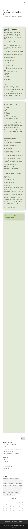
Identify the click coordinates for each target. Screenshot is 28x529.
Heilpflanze (5, 483)
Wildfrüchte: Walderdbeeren (9, 444)
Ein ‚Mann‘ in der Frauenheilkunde (13, 364)
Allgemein (20, 16)
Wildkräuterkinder (9, 283)
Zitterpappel (12, 494)
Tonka (19, 490)
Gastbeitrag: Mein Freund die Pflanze (12, 252)
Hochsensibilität (11, 483)
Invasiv (17, 483)
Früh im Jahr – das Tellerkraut (12, 390)
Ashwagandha (5, 478)
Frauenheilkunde (16, 478)
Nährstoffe (5, 487)
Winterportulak (5, 494)
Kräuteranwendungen (8, 466)
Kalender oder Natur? (8, 451)
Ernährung (7, 228)
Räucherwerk (19, 487)
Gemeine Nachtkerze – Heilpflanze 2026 (12, 453)
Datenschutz (7, 521)
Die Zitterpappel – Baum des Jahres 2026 (12, 449)
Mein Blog (7, 416)
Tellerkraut (15, 490)
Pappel (9, 487)
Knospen (5, 485)
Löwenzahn (10, 485)
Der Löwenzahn (6, 446)
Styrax (11, 490)
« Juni (4, 515)
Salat (4, 490)
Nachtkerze (15, 485)
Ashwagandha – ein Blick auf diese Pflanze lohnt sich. (14, 336)
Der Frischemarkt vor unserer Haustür (12, 309)
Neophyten (21, 485)
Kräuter (6, 339)
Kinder (20, 483)
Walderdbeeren (10, 492)
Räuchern (5, 470)
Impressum (14, 521)
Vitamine (4, 492)
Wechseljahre (17, 492)
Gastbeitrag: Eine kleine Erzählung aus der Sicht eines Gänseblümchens (13, 279)
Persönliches (8, 255)
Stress (7, 490)
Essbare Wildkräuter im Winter (12, 225)
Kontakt (20, 521)
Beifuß (11, 478)
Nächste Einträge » (19, 430)
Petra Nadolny (7, 16)
